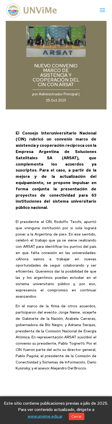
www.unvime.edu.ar (45, 416)
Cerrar (76, 416)
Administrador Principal (58, 94)
